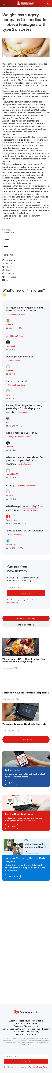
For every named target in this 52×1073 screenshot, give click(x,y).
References (18, 1031)
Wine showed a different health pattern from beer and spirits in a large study (23, 660)
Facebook (10, 260)
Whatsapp (10, 273)
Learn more (12, 876)
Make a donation (26, 624)
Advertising (37, 1020)
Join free (11, 826)
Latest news (26, 739)
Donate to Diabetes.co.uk (26, 1026)
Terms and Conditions (26, 1034)
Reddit (9, 270)
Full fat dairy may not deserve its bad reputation (25, 692)
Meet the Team (33, 1029)
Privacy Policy (12, 602)
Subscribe (26, 593)
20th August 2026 (10, 699)
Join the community (26, 618)
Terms (34, 600)
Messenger (11, 277)
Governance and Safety (14, 1029)
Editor (5, 246)
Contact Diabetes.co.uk (26, 1023)
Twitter (9, 263)
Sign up (10, 782)
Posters (46, 1029)
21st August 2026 (10, 668)
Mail (7, 280)
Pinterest (10, 266)
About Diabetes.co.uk (19, 1020)
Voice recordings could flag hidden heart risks (24, 724)
